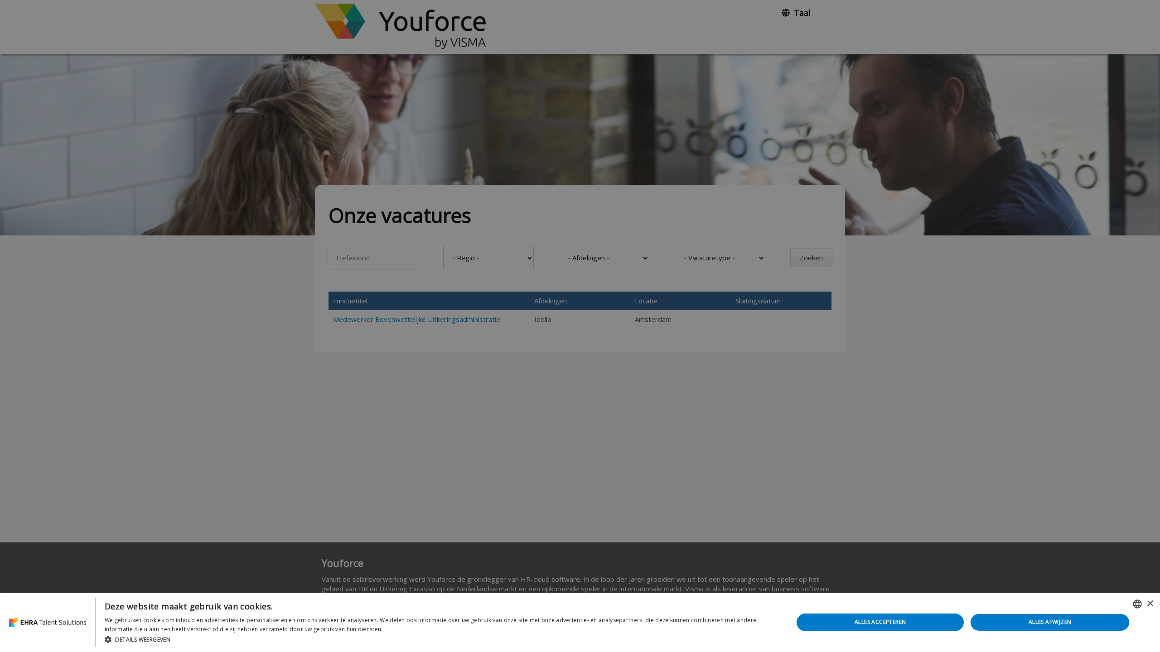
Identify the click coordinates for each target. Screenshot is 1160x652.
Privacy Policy (402, 629)
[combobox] (1137, 604)
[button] (439, 639)
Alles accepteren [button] (880, 622)
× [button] (1149, 603)
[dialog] (580, 622)
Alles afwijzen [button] (1050, 622)
